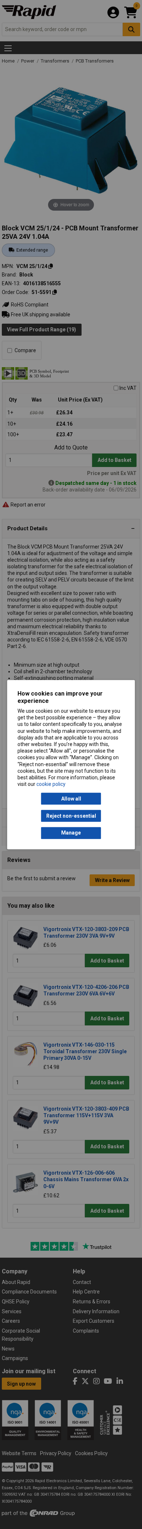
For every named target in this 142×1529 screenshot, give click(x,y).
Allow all (71, 799)
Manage (71, 833)
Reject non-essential (71, 816)
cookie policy (51, 784)
